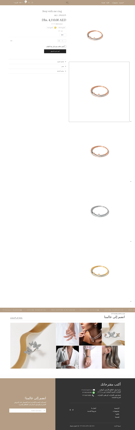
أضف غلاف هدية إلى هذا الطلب (55, 47)
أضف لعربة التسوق (55, 51)
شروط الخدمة (91, 411)
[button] (33, 346)
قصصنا (103, 3)
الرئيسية (121, 3)
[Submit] (44, 411)
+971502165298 (87, 392)
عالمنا (107, 3)
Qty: (11, 41)
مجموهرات (115, 3)
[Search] (32, 2)
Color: (57, 24)
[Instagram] (70, 410)
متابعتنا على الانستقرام (16, 318)
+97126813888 (87, 395)
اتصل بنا (93, 408)
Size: (60, 31)
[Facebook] (73, 410)
